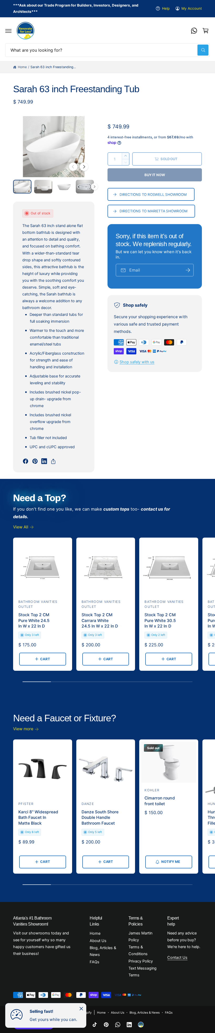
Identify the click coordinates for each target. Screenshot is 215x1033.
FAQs (94, 962)
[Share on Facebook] (25, 461)
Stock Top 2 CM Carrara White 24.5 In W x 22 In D (100, 620)
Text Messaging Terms (142, 971)
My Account (191, 8)
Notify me (170, 861)
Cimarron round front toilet (159, 801)
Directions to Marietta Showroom (153, 211)
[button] (8, 30)
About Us (98, 940)
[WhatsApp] (194, 30)
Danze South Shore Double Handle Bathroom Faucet (100, 817)
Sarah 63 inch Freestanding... (53, 67)
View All (20, 526)
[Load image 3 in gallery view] (64, 186)
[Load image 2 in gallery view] (43, 186)
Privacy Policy (140, 961)
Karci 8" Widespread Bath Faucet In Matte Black (38, 817)
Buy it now (154, 175)
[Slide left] (73, 167)
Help (165, 8)
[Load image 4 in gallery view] (85, 186)
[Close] (81, 1008)
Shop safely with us (137, 362)
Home (22, 67)
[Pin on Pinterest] (35, 461)
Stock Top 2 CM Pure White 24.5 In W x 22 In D (34, 620)
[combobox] (107, 50)
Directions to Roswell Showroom (153, 194)
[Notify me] (188, 270)
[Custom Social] (141, 1024)
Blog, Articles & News (103, 951)
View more (23, 728)
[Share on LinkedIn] (44, 461)
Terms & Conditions (138, 950)
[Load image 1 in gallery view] (22, 186)
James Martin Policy (140, 936)
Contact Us (177, 957)
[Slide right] (84, 167)
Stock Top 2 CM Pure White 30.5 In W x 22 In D (160, 620)
